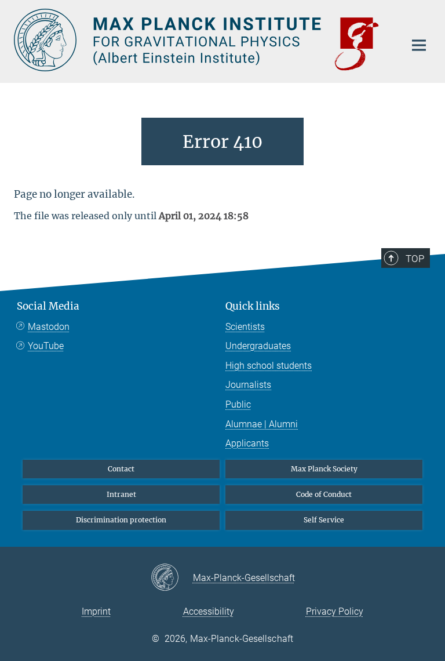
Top (415, 258)
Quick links (252, 306)
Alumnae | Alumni (261, 424)
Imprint (96, 611)
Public (238, 404)
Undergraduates (258, 345)
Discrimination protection (121, 519)
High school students (268, 365)
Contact (121, 468)
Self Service (324, 519)
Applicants (247, 443)
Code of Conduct (324, 494)
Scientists (245, 326)
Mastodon (49, 326)
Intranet (121, 494)
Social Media (48, 306)
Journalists (248, 384)
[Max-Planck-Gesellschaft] (172, 578)
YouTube (46, 345)
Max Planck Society (324, 468)
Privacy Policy (334, 611)
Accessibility (208, 611)
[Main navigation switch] (419, 45)
